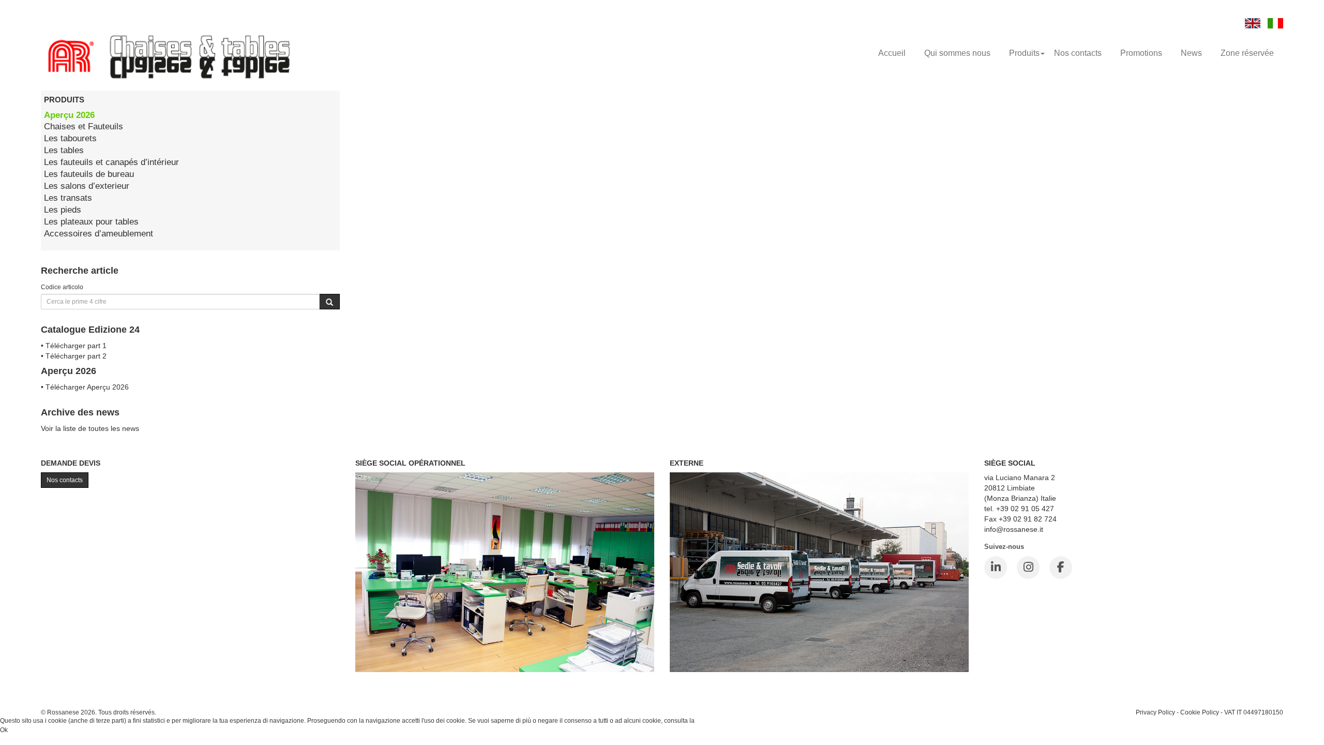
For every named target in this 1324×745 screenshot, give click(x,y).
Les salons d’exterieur (86, 186)
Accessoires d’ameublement (98, 234)
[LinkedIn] (995, 567)
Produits (1024, 53)
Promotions (1141, 53)
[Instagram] (1028, 567)
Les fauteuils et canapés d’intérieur (111, 162)
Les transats (68, 198)
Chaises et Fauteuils (83, 126)
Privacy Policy (1155, 712)
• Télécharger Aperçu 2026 (85, 387)
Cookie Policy (1199, 712)
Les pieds (62, 210)
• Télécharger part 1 (74, 345)
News (1191, 53)
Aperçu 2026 (69, 115)
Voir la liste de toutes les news (90, 428)
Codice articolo (62, 287)
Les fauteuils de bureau (89, 174)
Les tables (64, 150)
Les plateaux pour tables (91, 222)
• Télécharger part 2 (74, 356)
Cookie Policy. (716, 720)
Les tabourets (70, 138)
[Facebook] (1060, 567)
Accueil (892, 53)
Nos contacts (1078, 53)
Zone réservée (1247, 53)
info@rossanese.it (1013, 529)
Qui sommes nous (957, 53)
